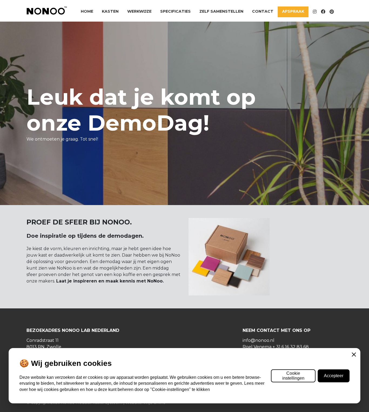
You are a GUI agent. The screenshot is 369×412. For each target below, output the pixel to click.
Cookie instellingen (293, 375)
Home (87, 11)
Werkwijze (139, 11)
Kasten (110, 11)
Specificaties (175, 11)
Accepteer (333, 375)
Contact (262, 11)
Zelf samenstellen (221, 11)
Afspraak (293, 11)
